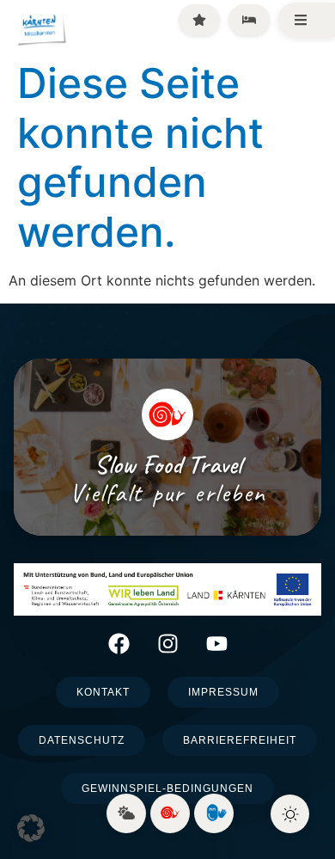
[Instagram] (168, 643)
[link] (126, 813)
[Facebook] (119, 643)
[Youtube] (217, 643)
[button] (31, 828)
